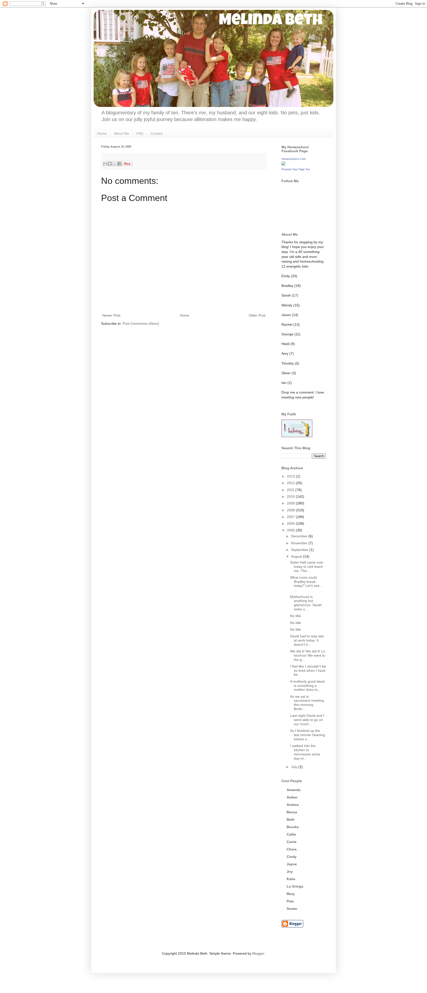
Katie (291, 879)
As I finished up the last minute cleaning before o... (307, 735)
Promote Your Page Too (295, 169)
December (299, 536)
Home (102, 133)
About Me (121, 133)
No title (295, 616)
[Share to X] (114, 163)
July (294, 767)
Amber (292, 797)
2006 (291, 523)
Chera (292, 849)
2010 (291, 496)
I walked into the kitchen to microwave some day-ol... (305, 752)
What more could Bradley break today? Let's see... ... (306, 583)
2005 (291, 530)
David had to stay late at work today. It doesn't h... (307, 640)
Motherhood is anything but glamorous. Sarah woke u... (306, 603)
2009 (291, 503)
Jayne (292, 864)
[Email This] (105, 163)
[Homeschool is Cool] (283, 164)
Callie (291, 834)
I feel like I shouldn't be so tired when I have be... (308, 670)
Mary (291, 894)
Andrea (293, 805)
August (297, 556)
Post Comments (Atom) (141, 323)
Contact (157, 133)
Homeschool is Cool (293, 158)
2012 (291, 483)
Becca (292, 812)
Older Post (257, 315)
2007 (291, 517)
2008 (291, 510)
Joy (290, 871)
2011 (291, 490)
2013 (291, 476)
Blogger (258, 953)
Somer (292, 909)
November (299, 543)
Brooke (293, 827)
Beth (291, 819)
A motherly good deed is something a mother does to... (307, 685)
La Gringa (295, 886)
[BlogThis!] (109, 163)
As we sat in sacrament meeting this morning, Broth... (307, 703)
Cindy (292, 857)
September (300, 550)
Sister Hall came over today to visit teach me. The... (306, 566)
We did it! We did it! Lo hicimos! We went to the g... (307, 655)
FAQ (139, 133)
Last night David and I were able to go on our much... (307, 720)
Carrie (292, 842)
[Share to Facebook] (119, 163)
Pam (290, 901)
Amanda (293, 790)
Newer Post (111, 315)
